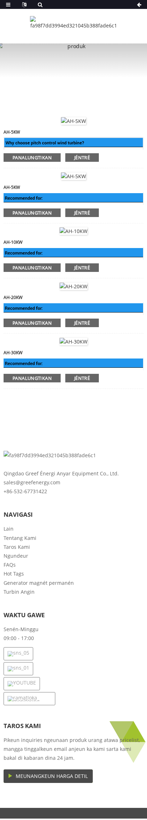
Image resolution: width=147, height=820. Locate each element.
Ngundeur (16, 555)
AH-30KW (13, 353)
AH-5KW (12, 132)
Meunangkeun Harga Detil (52, 776)
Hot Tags (14, 573)
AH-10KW (13, 242)
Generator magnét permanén (39, 582)
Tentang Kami (20, 538)
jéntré (82, 157)
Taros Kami (17, 546)
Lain (9, 528)
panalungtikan (32, 157)
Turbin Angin (19, 591)
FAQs (10, 564)
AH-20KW (13, 297)
